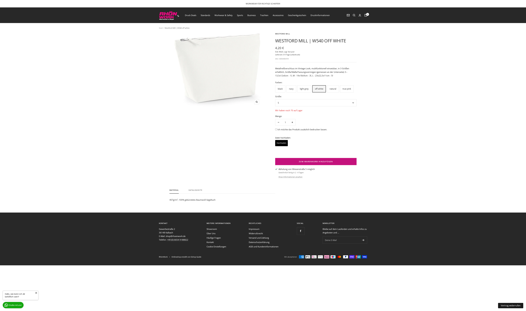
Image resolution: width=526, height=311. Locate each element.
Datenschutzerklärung (259, 242)
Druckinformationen (320, 15)
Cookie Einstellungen (216, 246)
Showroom (212, 229)
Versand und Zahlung (259, 237)
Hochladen (281, 143)
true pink (347, 88)
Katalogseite (195, 190)
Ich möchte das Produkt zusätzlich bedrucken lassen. (302, 129)
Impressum (254, 229)
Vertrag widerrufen (511, 305)
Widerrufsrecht (256, 233)
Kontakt (210, 242)
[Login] (360, 15)
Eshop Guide (196, 257)
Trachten (264, 15)
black (280, 88)
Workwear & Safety (224, 15)
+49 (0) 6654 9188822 (177, 239)
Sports (240, 15)
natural (333, 88)
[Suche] (354, 15)
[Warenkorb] (365, 15)
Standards (205, 15)
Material (174, 190)
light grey (304, 88)
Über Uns (211, 233)
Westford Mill (282, 34)
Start (161, 28)
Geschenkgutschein (297, 15)
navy (291, 88)
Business (251, 15)
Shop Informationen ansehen (290, 177)
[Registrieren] (363, 240)
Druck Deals (190, 15)
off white (319, 88)
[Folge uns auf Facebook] (300, 231)
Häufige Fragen (214, 237)
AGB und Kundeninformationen (263, 246)
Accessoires (278, 15)
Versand (291, 52)
